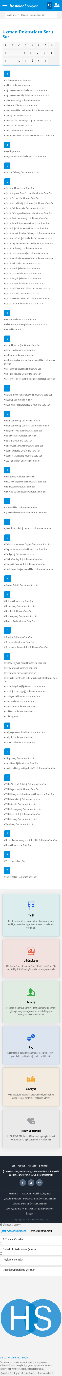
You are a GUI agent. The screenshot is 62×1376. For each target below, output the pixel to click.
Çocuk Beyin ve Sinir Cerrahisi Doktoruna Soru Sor (28, 193)
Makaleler (32, 1165)
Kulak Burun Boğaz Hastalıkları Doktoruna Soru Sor (29, 569)
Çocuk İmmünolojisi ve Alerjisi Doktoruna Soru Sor (29, 238)
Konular (21, 1165)
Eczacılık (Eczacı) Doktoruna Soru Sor (22, 345)
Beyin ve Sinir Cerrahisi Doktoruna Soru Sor (25, 156)
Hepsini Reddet (28, 1373)
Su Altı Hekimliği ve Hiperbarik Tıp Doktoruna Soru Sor (30, 768)
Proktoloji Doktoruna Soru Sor (19, 701)
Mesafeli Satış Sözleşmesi (41, 1208)
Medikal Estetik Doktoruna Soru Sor (22, 585)
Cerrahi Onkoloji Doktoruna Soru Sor (22, 172)
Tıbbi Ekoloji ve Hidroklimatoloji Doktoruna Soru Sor (29, 794)
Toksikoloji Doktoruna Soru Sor (20, 824)
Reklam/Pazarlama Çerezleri (20, 1269)
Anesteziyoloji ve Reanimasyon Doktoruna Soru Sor (29, 135)
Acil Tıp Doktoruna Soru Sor (18, 80)
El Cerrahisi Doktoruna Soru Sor (20, 350)
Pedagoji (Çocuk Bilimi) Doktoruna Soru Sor (25, 663)
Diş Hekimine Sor (13, 329)
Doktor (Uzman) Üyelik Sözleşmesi (39, 1198)
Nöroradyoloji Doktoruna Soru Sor (21, 616)
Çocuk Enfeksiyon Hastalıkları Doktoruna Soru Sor (28, 213)
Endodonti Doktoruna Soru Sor (19, 355)
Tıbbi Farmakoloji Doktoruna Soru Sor (23, 799)
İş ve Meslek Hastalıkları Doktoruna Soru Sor (26, 512)
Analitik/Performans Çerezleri (21, 1249)
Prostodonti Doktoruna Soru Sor (20, 706)
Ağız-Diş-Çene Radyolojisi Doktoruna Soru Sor (27, 95)
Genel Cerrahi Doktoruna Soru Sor (21, 435)
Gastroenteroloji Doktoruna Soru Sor (23, 420)
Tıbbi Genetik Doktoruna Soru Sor (21, 804)
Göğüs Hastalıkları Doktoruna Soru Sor (23, 455)
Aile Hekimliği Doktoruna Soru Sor (21, 105)
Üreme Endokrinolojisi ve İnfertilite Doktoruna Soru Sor (31, 840)
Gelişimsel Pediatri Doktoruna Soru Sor (23, 430)
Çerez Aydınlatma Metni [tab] (41, 1231)
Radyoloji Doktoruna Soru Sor (19, 737)
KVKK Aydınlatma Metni (16, 1208)
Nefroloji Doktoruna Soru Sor (19, 601)
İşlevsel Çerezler (14, 1259)
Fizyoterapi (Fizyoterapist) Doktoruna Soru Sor (27, 404)
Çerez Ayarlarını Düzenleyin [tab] (13, 1231)
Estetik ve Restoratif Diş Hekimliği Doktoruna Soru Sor (30, 378)
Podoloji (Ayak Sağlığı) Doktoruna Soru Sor (25, 691)
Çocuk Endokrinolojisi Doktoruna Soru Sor (25, 208)
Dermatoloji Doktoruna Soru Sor (20, 319)
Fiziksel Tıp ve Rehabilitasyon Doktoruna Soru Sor (28, 394)
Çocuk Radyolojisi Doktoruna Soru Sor (23, 278)
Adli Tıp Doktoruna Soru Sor (18, 85)
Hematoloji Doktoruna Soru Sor (20, 486)
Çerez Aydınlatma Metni (38, 1365)
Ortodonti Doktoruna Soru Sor (19, 642)
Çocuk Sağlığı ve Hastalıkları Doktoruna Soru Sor (28, 288)
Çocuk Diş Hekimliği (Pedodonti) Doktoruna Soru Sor (29, 203)
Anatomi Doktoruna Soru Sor (19, 125)
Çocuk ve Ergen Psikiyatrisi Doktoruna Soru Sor (27, 298)
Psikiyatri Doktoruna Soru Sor (19, 711)
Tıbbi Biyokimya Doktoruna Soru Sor (22, 789)
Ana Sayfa (12, 15)
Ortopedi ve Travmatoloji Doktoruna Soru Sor (26, 647)
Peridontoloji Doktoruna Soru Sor (21, 668)
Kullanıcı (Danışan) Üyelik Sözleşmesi (30, 1203)
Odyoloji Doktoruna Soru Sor (19, 637)
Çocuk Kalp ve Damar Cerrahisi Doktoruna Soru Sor (29, 243)
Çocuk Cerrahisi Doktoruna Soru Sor (22, 198)
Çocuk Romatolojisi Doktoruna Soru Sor (24, 283)
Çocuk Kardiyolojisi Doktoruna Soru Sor (23, 248)
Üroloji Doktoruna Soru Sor (18, 845)
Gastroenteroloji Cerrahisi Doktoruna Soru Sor (27, 425)
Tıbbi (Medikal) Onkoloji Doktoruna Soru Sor (26, 784)
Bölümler (43, 1165)
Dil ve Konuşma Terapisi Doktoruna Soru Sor (26, 324)
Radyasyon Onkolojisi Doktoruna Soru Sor (25, 732)
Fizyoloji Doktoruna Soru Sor (19, 399)
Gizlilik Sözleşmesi (42, 1193)
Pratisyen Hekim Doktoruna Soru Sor (22, 696)
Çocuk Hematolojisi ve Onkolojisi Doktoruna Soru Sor (30, 233)
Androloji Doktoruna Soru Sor (19, 130)
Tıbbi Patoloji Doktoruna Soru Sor (21, 819)
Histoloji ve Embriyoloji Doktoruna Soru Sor (25, 491)
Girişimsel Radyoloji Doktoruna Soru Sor (24, 445)
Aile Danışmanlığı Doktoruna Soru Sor (23, 100)
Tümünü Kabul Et (45, 1373)
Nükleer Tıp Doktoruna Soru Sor (20, 621)
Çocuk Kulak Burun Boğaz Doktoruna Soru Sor (27, 253)
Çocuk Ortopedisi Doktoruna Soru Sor (23, 273)
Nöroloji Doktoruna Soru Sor (18, 611)
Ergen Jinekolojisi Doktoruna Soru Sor (23, 373)
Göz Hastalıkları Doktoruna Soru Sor (22, 460)
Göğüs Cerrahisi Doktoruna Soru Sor (22, 450)
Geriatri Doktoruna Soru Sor (18, 440)
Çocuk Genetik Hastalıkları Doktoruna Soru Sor (27, 223)
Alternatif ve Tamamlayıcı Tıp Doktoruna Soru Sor (28, 120)
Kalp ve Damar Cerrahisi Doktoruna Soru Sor (26, 549)
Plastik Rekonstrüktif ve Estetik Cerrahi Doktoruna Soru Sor (31, 680)
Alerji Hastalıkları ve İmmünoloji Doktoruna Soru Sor (29, 110)
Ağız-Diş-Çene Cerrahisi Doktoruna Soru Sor (26, 90)
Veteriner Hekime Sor (15, 861)
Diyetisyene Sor (12, 151)
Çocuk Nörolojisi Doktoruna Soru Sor (22, 268)
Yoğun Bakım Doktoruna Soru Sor (21, 877)
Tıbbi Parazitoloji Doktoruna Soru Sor (23, 814)
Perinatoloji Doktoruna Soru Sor (20, 673)
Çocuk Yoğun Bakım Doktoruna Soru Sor (24, 303)
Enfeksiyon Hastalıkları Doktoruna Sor (23, 368)
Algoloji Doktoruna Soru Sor (18, 115)
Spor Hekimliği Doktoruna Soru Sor (21, 763)
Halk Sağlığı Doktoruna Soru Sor (20, 476)
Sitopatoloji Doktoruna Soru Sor (20, 758)
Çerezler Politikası (12, 1198)
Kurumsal (13, 1193)
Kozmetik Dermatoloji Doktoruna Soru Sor (25, 564)
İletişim (29, 1213)
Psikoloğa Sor (12, 716)
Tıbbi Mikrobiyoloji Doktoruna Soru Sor (23, 809)
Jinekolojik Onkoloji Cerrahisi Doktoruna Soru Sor (28, 528)
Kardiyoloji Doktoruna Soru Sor (20, 554)
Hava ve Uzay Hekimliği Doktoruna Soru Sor (25, 481)
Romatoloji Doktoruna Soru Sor (20, 742)
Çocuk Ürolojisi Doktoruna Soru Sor (22, 293)
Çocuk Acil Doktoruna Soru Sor (19, 188)
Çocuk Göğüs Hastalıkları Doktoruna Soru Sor (26, 228)
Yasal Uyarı (26, 1193)
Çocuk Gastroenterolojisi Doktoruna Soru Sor (26, 218)
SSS (13, 1165)
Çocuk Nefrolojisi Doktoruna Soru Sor (23, 263)
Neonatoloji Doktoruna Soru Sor (20, 606)
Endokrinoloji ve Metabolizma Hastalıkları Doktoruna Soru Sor (29, 362)
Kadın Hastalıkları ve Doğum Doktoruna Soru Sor (28, 544)
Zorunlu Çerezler (14, 1239)
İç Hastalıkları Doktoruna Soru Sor (21, 507)
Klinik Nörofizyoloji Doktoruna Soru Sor (23, 559)
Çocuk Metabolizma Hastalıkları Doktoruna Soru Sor (29, 258)
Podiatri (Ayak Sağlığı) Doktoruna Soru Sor (25, 686)
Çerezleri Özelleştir (10, 1373)
